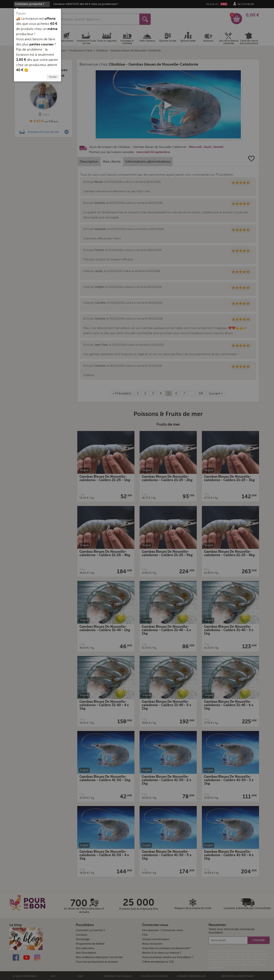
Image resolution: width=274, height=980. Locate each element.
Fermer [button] (53, 77)
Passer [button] (21, 13)
